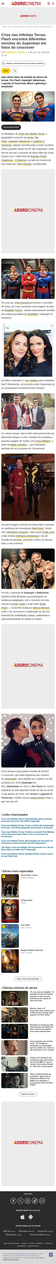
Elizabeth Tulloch (13, 310)
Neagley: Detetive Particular (32, 950)
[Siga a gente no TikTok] (35, 1201)
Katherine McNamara (27, 536)
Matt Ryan (37, 528)
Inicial (4, 27)
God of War (25, 925)
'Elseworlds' (11, 779)
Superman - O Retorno (14, 160)
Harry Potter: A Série (29, 875)
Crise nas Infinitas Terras (31, 134)
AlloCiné (6, 1231)
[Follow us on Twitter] (21, 1201)
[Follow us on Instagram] (28, 1201)
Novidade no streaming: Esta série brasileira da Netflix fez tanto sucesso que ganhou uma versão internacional (41, 1028)
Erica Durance (22, 302)
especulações (37, 797)
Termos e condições (36, 1243)
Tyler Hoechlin (24, 164)
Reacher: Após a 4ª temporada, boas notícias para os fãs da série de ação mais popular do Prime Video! (42, 1011)
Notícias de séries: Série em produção (39, 27)
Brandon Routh (38, 156)
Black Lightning (18, 444)
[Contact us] (42, 1201)
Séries (10, 27)
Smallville (32, 314)
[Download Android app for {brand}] (32, 1216)
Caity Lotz (48, 532)
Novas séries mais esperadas (28, 979)
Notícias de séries (19, 27)
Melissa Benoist (41, 607)
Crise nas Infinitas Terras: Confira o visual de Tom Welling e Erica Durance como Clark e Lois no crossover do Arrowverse (27, 834)
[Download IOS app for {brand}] (24, 1216)
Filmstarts (23, 1231)
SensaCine (42, 1231)
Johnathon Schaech (17, 532)
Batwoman (24, 141)
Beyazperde (11, 1234)
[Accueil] (26, 3)
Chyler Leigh (18, 604)
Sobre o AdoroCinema (11, 1243)
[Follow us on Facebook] (13, 1201)
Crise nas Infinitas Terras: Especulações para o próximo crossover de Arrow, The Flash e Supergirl (26, 820)
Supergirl (13, 141)
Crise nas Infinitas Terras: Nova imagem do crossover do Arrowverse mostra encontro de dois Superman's (27, 842)
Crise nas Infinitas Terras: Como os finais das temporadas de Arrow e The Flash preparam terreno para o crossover (27, 826)
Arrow (30, 137)
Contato (24, 1243)
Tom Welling (31, 380)
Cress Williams (43, 441)
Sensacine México (37, 1234)
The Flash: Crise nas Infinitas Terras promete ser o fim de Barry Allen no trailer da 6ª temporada (27, 848)
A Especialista (26, 900)
